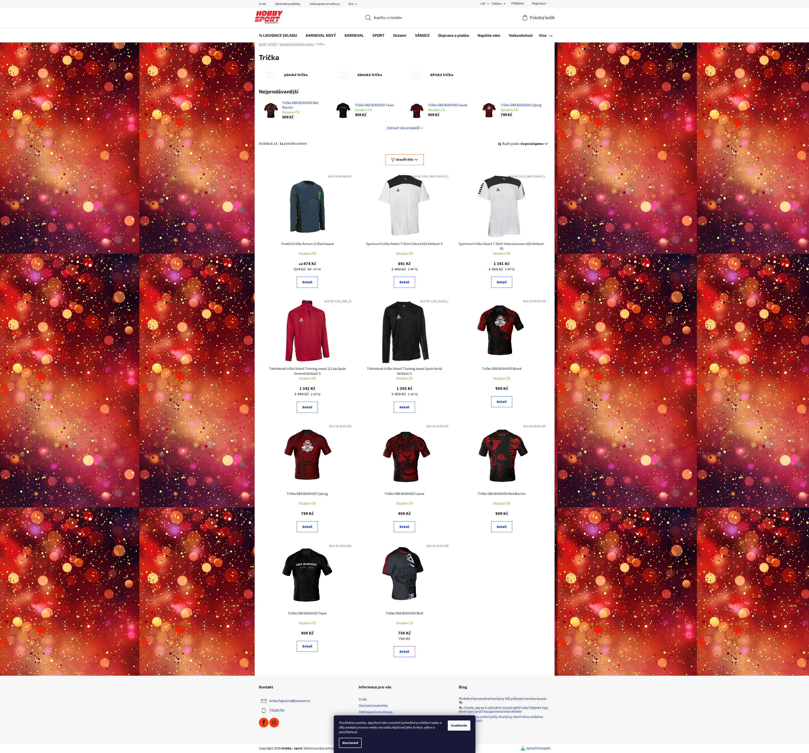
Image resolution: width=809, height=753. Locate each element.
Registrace (539, 3)
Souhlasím (459, 725)
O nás (262, 4)
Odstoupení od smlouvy (325, 4)
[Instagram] (274, 722)
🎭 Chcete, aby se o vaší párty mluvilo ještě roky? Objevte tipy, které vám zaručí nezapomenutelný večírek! (503, 710)
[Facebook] (264, 722)
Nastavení (350, 743)
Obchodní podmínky (288, 4)
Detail (307, 282)
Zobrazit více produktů (403, 128)
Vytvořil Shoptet (538, 748)
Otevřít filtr (404, 159)
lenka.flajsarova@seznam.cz (289, 701)
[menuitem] (278, 35)
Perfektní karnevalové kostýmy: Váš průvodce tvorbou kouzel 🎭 (502, 700)
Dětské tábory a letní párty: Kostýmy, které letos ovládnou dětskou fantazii (501, 719)
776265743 (276, 710)
